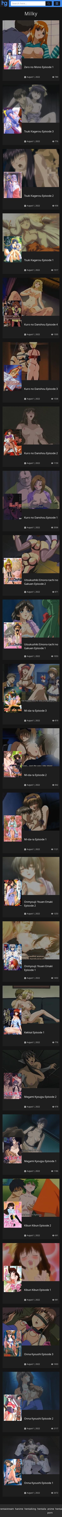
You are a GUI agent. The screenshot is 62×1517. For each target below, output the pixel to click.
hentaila (41, 1508)
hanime (19, 1508)
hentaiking (30, 1508)
